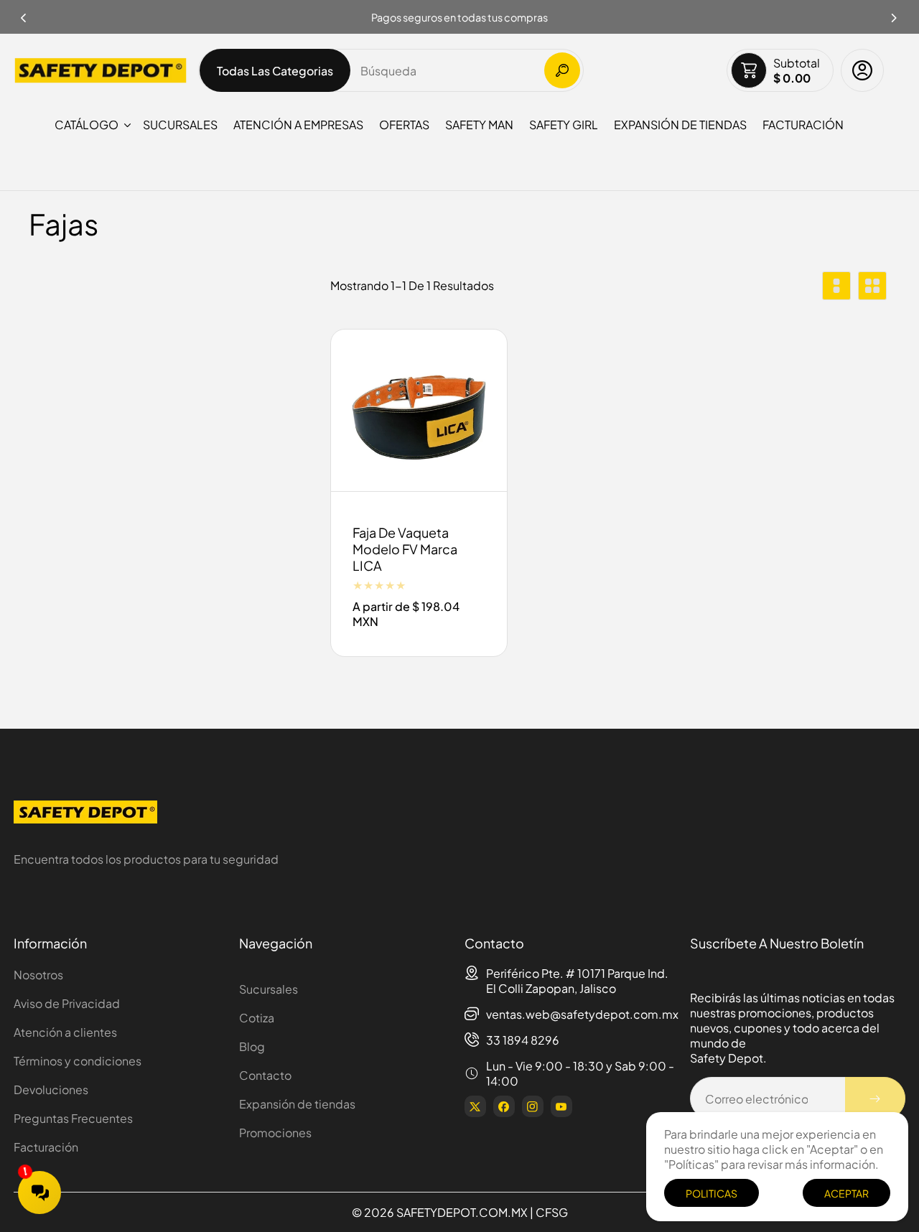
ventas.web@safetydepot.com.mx (582, 1014)
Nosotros (38, 974)
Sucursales (268, 989)
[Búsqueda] (562, 70)
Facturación (46, 1146)
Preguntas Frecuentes (73, 1118)
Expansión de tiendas (297, 1103)
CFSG (552, 1212)
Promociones (275, 1132)
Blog (252, 1046)
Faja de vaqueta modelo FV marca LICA (405, 549)
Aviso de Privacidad (67, 1003)
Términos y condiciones (77, 1060)
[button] (894, 13)
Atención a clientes (65, 1032)
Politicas (711, 1193)
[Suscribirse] (875, 1098)
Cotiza (256, 1017)
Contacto (265, 1075)
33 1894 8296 (522, 1039)
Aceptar (846, 1193)
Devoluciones (51, 1089)
